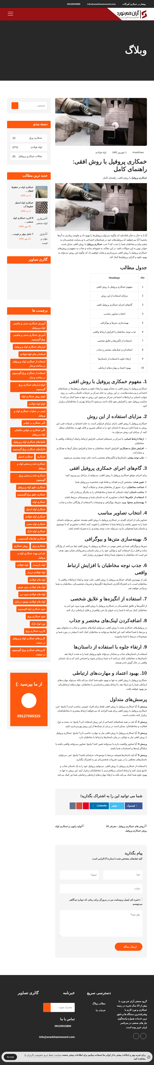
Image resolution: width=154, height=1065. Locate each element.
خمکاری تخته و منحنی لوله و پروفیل (31, 466)
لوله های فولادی (37, 579)
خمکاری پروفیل (139, 177)
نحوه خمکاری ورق (36, 616)
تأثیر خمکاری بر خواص (34, 423)
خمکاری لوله (38, 502)
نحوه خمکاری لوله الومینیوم (31, 609)
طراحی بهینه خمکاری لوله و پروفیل (31, 555)
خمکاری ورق (35, 138)
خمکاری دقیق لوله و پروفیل (31, 487)
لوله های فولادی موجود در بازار (30, 601)
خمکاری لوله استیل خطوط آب (24, 204)
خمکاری (41, 456)
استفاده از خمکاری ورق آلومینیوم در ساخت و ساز (28, 375)
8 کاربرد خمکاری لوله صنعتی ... (23, 220)
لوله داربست (39, 565)
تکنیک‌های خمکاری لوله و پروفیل (29, 442)
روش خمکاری (21, 546)
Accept (10, 1057)
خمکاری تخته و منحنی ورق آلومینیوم (32, 477)
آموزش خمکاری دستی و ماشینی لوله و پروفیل (29, 325)
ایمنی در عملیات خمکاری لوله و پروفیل (29, 413)
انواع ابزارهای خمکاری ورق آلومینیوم (31, 387)
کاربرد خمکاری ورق (35, 631)
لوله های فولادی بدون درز (32, 594)
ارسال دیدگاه (129, 947)
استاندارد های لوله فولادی (32, 354)
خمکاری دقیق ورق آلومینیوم (31, 494)
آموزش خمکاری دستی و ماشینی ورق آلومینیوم (29, 337)
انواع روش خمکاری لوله (33, 396)
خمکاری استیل (25, 456)
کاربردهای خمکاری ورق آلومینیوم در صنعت (28, 652)
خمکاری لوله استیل (35, 509)
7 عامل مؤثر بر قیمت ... (22, 234)
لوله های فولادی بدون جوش (31, 587)
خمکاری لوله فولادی (35, 516)
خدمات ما (101, 1010)
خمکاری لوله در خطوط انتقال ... (22, 189)
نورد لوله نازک (38, 623)
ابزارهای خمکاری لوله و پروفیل (29, 346)
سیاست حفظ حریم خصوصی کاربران (44, 1055)
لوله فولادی (100, 152)
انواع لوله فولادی (37, 403)
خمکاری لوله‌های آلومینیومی (31, 538)
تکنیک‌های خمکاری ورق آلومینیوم (29, 449)
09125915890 (73, 4)
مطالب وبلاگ (99, 1003)
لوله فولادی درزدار (36, 572)
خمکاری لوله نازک (36, 531)
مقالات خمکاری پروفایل (30, 156)
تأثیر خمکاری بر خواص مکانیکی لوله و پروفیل (29, 432)
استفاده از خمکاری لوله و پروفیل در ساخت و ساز (29, 363)
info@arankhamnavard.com (101, 4)
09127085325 (28, 716)
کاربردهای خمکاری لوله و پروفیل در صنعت (28, 640)
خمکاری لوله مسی (35, 524)
